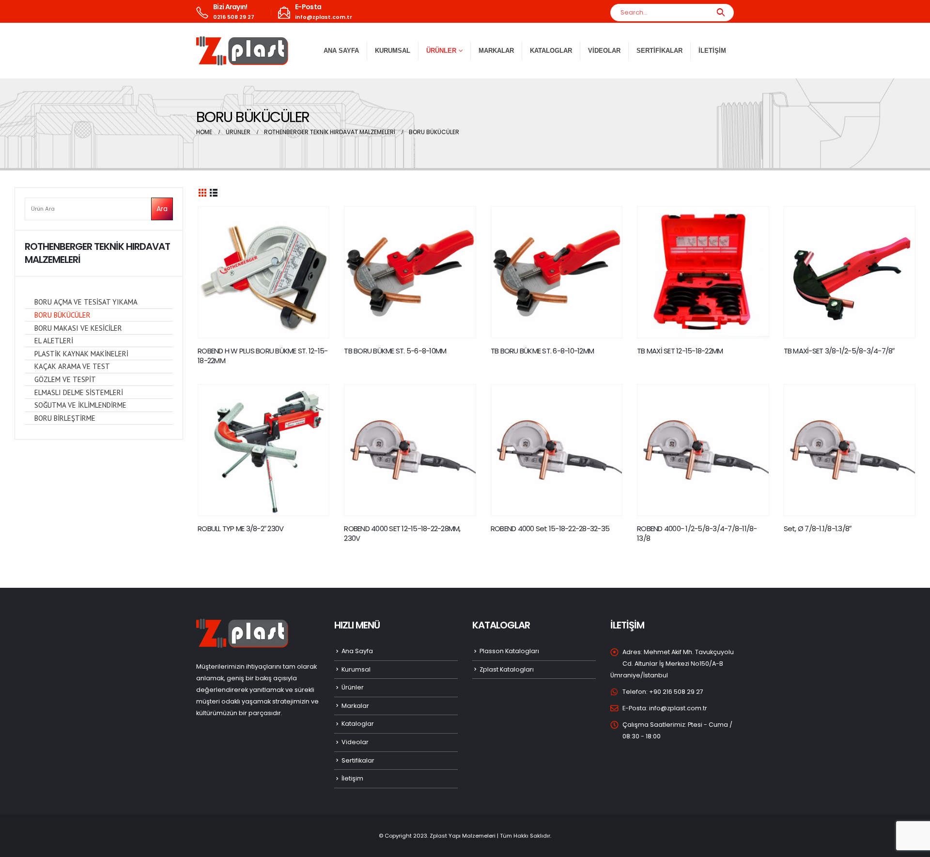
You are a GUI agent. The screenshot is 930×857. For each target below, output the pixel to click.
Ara (162, 209)
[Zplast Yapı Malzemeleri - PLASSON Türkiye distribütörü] (242, 50)
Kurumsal (392, 50)
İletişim (712, 50)
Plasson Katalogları (509, 651)
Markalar (496, 50)
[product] (263, 272)
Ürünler (352, 687)
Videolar (604, 50)
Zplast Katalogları (507, 669)
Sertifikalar (659, 50)
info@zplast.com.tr (678, 708)
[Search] (720, 12)
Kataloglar (551, 50)
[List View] (213, 192)
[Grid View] (202, 192)
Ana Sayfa (341, 50)
